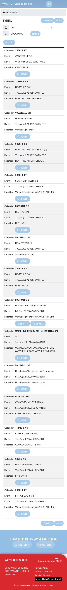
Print (10, 42)
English (38, 575)
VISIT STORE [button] (47, 544)
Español (46, 575)
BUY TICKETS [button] (23, 544)
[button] (49, 4)
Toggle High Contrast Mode (48, 579)
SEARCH (35, 33)
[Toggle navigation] (62, 4)
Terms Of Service (43, 571)
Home (6, 12)
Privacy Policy (41, 567)
